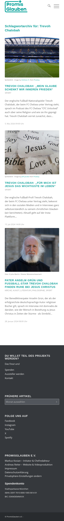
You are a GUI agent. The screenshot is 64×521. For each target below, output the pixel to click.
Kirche (8, 290)
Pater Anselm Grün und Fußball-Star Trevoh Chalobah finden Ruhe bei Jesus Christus (31, 283)
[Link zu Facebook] (33, 516)
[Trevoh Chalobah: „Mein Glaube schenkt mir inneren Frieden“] (32, 56)
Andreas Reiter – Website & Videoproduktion (29, 464)
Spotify (8, 437)
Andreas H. (25, 80)
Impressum (11, 468)
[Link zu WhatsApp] (52, 516)
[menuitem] (48, 6)
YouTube (9, 429)
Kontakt (9, 378)
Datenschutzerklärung (16, 472)
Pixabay (37, 80)
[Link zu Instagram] (38, 516)
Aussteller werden (14, 373)
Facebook (10, 420)
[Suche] (48, 6)
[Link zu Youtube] (43, 516)
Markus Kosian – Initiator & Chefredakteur (27, 460)
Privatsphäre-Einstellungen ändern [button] (23, 476)
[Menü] (55, 6)
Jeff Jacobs (25, 176)
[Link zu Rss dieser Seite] (57, 516)
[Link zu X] (47, 516)
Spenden (9, 369)
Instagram (10, 424)
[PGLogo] (26, 6)
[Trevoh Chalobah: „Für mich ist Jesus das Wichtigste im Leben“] (32, 152)
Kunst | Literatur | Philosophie (29, 290)
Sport (8, 93)
